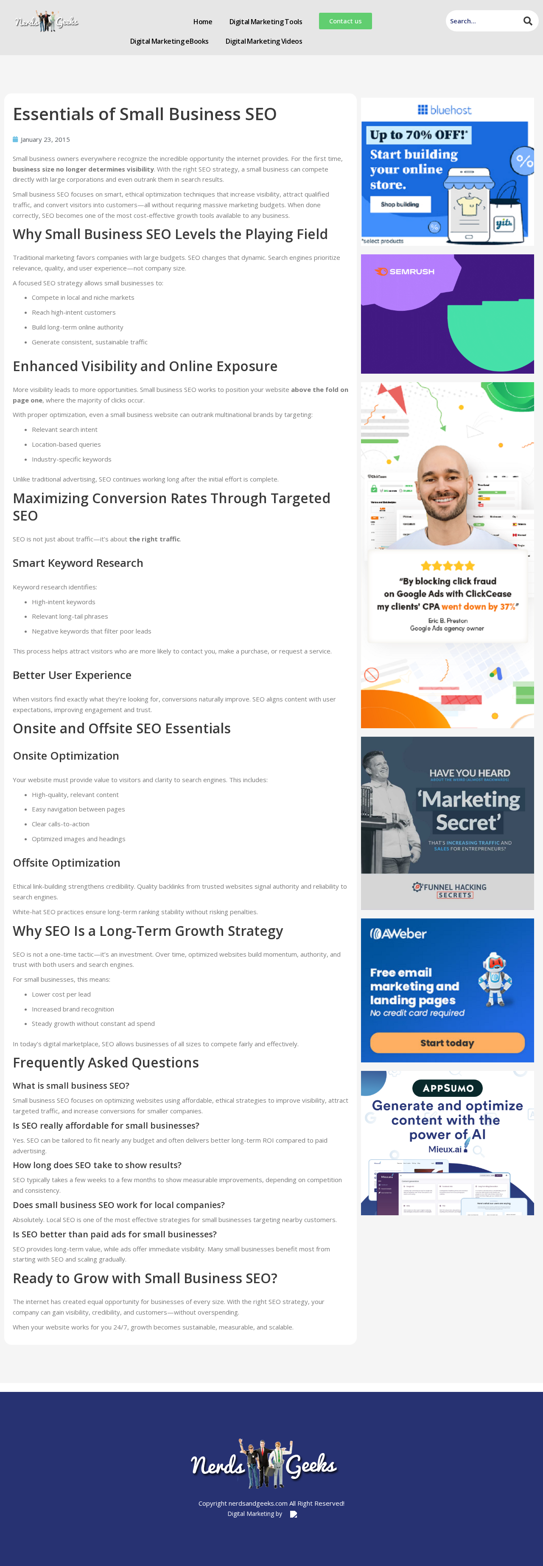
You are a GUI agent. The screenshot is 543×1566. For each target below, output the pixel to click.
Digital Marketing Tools (266, 21)
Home (202, 21)
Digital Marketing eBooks (169, 41)
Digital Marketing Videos (264, 41)
